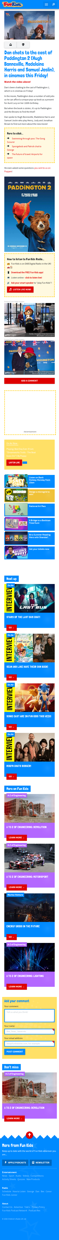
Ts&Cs (27, 1207)
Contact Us (7, 1207)
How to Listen (19, 1191)
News (4, 1175)
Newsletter (42, 1162)
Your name (9, 1026)
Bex (42, 1191)
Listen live (14, 462)
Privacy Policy (38, 1207)
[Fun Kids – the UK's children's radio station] (14, 4)
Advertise (18, 1207)
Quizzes (21, 1179)
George (30, 1191)
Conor (49, 1191)
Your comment (11, 1006)
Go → (11, 627)
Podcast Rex (34, 1210)
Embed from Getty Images (14, 302)
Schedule (6, 1191)
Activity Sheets (9, 1179)
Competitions (37, 1175)
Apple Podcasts (17, 1162)
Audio (18, 1175)
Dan (37, 1191)
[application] (29, 25)
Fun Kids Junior (9, 1195)
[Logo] (8, 14)
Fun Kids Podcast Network (14, 1210)
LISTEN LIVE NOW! (22, 289)
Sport (11, 1175)
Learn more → (17, 837)
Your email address (13, 1038)
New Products (33, 1179)
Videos (26, 1175)
